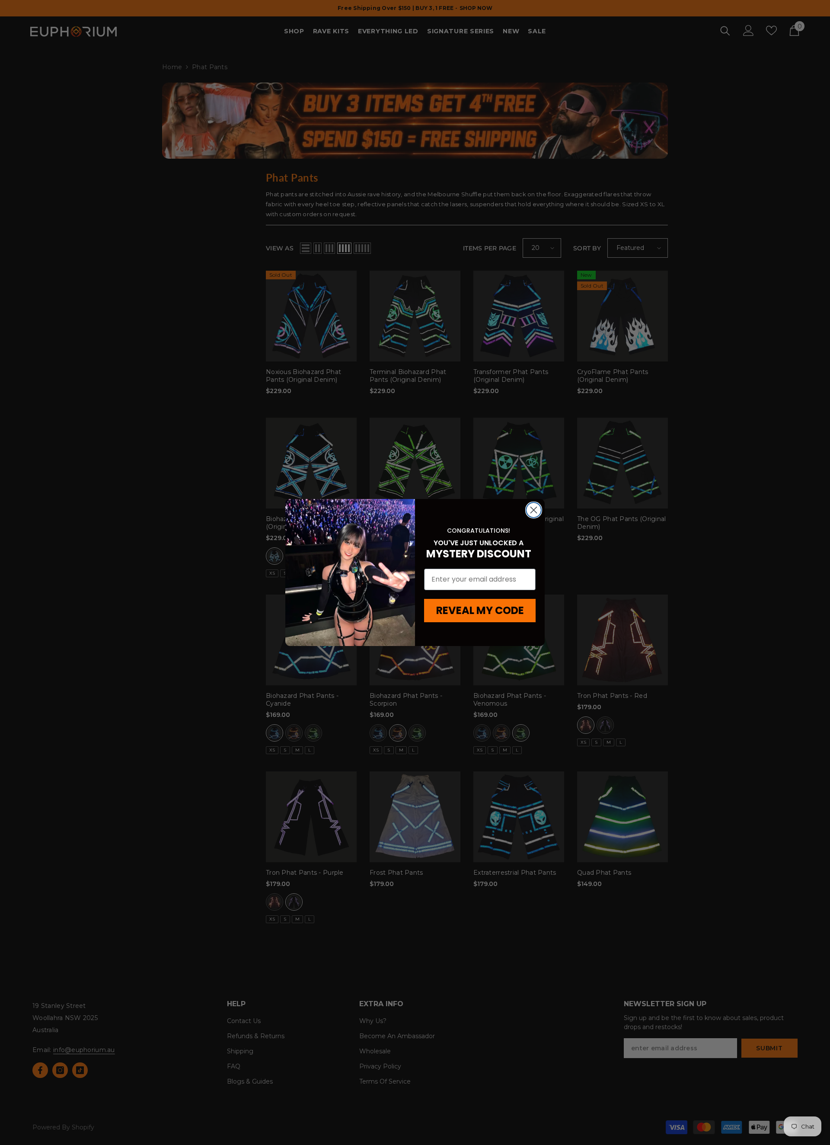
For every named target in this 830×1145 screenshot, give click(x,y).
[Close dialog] (533, 510)
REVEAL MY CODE (480, 610)
